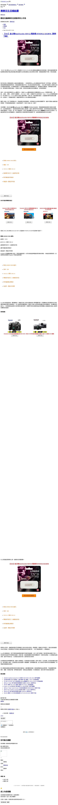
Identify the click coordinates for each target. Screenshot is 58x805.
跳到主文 (3, 14)
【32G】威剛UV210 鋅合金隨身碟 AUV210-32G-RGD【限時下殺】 (20, 693)
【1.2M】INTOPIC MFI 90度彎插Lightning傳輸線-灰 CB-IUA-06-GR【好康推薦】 (23, 681)
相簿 (4, 24)
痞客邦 (9, 709)
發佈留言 (3, 726)
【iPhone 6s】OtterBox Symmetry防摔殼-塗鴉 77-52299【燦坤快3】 (19, 689)
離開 (8, 802)
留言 (13, 709)
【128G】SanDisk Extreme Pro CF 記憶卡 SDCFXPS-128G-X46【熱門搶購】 (22, 678)
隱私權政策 (37, 785)
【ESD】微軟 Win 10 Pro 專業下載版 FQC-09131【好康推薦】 (18, 684)
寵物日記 (12, 21)
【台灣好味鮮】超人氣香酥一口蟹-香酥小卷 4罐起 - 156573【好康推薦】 (21, 679)
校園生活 (11, 713)
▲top (2, 715)
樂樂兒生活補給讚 (10, 11)
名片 (4, 27)
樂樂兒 (2, 701)
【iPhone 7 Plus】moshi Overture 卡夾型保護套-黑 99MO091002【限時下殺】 (22, 688)
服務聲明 (42, 785)
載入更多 (3, 718)
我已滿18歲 (3, 802)
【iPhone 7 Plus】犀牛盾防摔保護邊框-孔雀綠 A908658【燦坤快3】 (19, 683)
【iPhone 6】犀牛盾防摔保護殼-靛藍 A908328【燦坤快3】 (17, 691)
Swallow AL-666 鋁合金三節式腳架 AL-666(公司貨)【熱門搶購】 (19, 686)
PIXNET (18, 785)
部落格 (5, 26)
